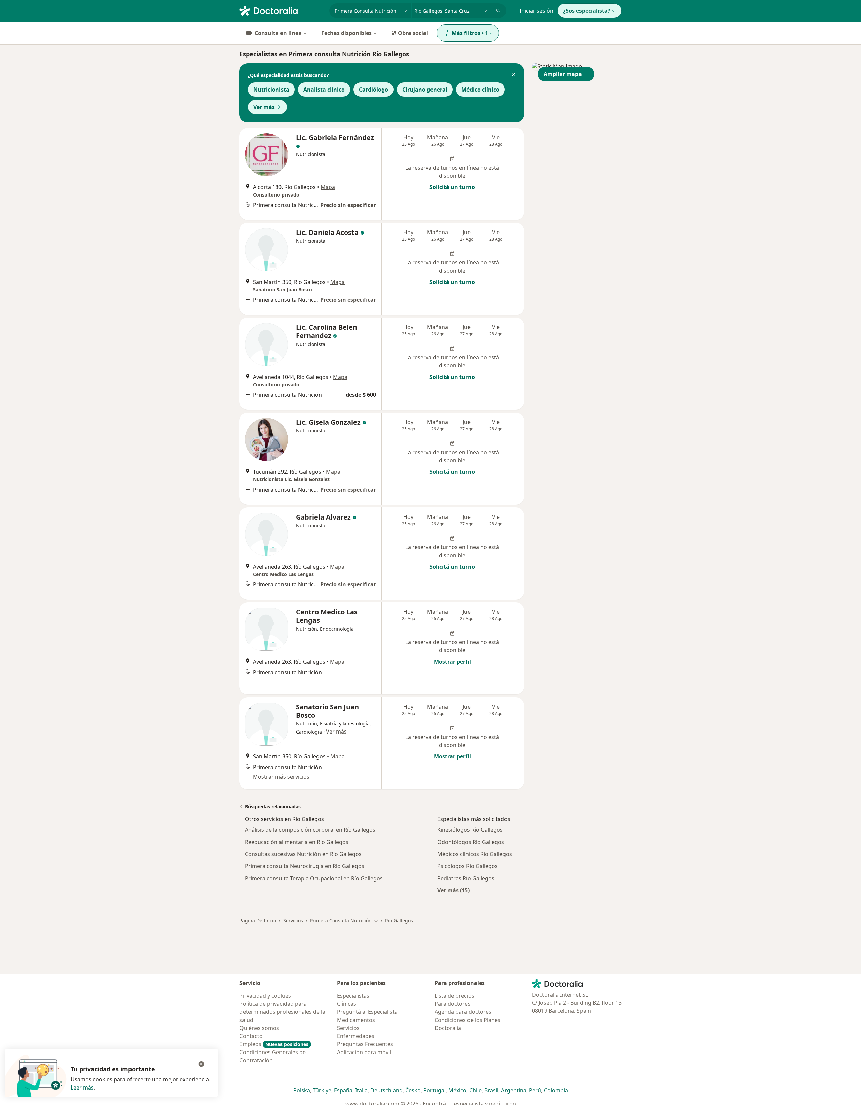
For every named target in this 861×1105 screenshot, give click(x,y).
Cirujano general (424, 89)
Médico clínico (480, 89)
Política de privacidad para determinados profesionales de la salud (282, 1012)
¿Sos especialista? (586, 10)
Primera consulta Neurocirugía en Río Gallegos (304, 866)
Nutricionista (271, 89)
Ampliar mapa (563, 74)
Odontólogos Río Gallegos (470, 842)
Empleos (273, 1044)
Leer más (82, 1087)
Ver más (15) (453, 890)
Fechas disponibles (346, 33)
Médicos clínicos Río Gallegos (474, 854)
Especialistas (353, 995)
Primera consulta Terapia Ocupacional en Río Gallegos (314, 878)
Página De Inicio (257, 920)
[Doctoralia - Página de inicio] (281, 10)
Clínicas (346, 1003)
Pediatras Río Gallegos (465, 878)
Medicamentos (356, 1020)
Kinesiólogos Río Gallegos (470, 829)
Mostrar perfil (452, 661)
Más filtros (470, 33)
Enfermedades (355, 1036)
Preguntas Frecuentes (365, 1044)
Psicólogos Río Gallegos (467, 866)
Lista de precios (454, 995)
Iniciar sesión (536, 10)
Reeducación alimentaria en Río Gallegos (296, 842)
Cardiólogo (373, 89)
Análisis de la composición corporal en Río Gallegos (310, 829)
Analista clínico (324, 89)
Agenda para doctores (463, 1011)
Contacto (251, 1036)
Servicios (293, 920)
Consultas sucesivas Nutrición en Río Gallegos (303, 854)
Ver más (264, 107)
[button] (513, 75)
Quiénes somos (259, 1028)
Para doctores (453, 1003)
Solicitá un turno (452, 187)
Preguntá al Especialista (367, 1011)
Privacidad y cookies (265, 995)
